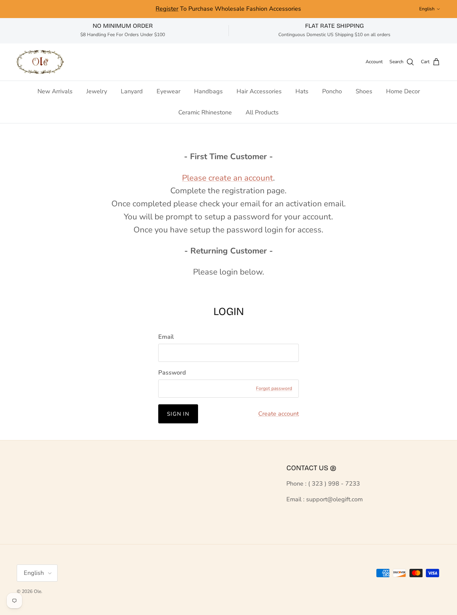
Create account (278, 414)
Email (166, 337)
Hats (301, 91)
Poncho (332, 91)
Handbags (208, 91)
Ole (37, 591)
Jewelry (96, 91)
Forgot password (274, 388)
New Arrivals (55, 91)
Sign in (178, 414)
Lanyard (132, 91)
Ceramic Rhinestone (205, 112)
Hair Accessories (259, 91)
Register (167, 9)
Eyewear (168, 91)
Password (172, 373)
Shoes (364, 91)
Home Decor (403, 91)
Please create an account (227, 178)
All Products (262, 112)
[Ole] (40, 62)
